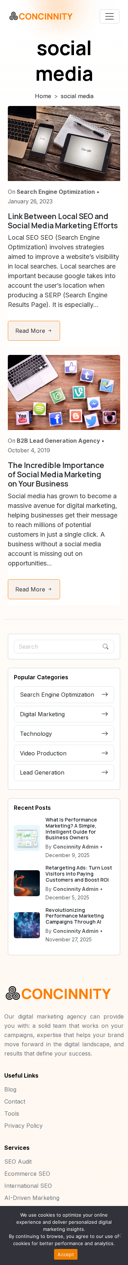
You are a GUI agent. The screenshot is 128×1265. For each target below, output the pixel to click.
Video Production (43, 753)
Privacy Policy (23, 1125)
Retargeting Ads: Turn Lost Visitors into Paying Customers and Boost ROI (79, 873)
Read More (31, 330)
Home (43, 96)
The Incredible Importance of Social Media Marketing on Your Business (56, 474)
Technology (36, 733)
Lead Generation (42, 772)
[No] (119, 1235)
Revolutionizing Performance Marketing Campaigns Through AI (75, 916)
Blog (10, 1089)
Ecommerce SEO (27, 1173)
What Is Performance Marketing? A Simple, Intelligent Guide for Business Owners (71, 828)
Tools (11, 1113)
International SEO (28, 1185)
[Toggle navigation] (109, 16)
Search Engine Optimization (57, 694)
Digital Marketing (42, 714)
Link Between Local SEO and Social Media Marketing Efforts (63, 220)
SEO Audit (18, 1161)
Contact (14, 1101)
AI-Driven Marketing (31, 1197)
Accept (66, 1254)
